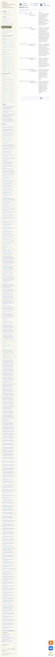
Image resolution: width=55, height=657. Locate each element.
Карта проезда (4, 651)
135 (45, 96)
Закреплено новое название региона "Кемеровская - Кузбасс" (8, 249)
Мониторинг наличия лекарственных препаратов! (8, 354)
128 (31, 96)
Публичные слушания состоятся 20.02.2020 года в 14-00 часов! (7, 293)
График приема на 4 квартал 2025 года (8, 94)
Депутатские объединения (6, 56)
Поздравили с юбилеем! (6, 226)
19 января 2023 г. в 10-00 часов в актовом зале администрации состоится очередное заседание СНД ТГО (8, 436)
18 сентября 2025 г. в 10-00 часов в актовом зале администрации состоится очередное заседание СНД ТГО (8, 561)
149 (43, 98)
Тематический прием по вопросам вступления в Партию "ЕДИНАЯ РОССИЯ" (8, 174)
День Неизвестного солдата (7, 358)
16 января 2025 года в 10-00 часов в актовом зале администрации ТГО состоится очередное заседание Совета (8, 528)
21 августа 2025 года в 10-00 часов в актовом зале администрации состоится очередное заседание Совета (8, 555)
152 (49, 98)
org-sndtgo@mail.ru (5, 654)
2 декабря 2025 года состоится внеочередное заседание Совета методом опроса (8, 573)
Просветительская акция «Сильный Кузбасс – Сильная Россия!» (8, 495)
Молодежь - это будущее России (7, 220)
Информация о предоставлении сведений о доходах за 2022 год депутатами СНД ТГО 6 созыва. (7, 447)
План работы (4, 37)
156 (27, 99)
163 (41, 99)
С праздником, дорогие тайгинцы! (8, 240)
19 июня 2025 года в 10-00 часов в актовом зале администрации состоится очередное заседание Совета (8, 551)
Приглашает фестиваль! (6, 244)
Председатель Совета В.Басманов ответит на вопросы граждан (8, 242)
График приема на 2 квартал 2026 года (8, 101)
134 (43, 96)
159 (33, 99)
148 (41, 98)
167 (49, 99)
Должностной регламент (6, 634)
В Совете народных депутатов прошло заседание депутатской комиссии (7, 148)
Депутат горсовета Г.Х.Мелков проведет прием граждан (7, 231)
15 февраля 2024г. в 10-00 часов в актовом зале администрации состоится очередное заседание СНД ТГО (8, 480)
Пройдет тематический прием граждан (7, 137)
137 (49, 96)
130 (35, 96)
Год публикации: (23, 9)
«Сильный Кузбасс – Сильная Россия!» (8, 484)
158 (31, 99)
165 (45, 99)
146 (37, 98)
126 (27, 96)
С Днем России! (5, 196)
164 (43, 99)
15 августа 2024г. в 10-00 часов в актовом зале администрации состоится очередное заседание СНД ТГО (8, 512)
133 (41, 96)
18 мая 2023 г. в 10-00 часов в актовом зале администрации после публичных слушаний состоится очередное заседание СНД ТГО (8, 453)
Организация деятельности (7, 60)
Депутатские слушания (6, 49)
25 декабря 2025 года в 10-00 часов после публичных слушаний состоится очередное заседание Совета (8, 576)
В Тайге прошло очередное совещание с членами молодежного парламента (8, 165)
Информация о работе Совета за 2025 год (7, 70)
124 (23, 96)
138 (21, 98)
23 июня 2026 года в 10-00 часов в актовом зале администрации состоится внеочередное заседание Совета (8, 619)
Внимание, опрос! (5, 343)
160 (35, 99)
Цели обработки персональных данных (7, 641)
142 (29, 98)
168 (21, 100)
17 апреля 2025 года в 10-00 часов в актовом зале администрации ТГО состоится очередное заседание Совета (8, 542)
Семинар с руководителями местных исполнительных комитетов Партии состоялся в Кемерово (8, 208)
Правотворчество (22, 6)
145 (35, 98)
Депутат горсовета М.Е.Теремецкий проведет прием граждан (8, 238)
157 (29, 99)
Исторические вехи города (7, 14)
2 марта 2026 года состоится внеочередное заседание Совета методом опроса (8, 594)
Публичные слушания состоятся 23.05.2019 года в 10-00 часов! (7, 251)
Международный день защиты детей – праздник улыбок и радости (8, 180)
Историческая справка (6, 18)
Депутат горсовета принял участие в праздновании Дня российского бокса (8, 235)
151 (47, 98)
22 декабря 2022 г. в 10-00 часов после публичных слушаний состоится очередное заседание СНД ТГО (8, 433)
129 (33, 96)
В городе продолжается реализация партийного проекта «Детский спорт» (8, 211)
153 (21, 99)
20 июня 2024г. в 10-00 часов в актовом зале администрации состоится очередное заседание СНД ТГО (8, 508)
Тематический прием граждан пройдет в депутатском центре (7, 214)
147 (39, 98)
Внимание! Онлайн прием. (6, 305)
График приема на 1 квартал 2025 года (8, 88)
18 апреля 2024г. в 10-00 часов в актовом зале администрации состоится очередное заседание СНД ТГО (8, 501)
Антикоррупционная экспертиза (7, 30)
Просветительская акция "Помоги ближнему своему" (8, 497)
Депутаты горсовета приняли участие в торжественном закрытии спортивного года (8, 201)
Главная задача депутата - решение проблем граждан (8, 204)
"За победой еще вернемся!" (7, 179)
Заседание (21, 12)
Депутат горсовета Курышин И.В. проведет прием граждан (8, 139)
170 (25, 100)
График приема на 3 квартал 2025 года (8, 92)
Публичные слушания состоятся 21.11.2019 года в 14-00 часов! (7, 275)
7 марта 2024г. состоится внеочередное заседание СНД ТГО (8, 499)
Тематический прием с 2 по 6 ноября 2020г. (8, 346)
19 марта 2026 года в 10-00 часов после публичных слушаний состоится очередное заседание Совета (8, 597)
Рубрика (31, 12)
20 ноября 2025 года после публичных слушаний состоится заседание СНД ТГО (8, 568)
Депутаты (4, 76)
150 (45, 98)
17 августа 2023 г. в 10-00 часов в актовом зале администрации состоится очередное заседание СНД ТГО (8, 460)
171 (27, 100)
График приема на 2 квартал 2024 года (8, 81)
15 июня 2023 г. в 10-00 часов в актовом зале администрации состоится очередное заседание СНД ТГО (8, 457)
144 (33, 98)
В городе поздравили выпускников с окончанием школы (8, 221)
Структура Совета (5, 21)
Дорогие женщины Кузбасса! (7, 141)
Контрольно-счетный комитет (7, 23)
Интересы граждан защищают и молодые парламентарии (7, 182)
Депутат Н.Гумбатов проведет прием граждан (7, 159)
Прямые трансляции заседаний (7, 24)
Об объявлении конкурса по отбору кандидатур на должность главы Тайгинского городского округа (8, 430)
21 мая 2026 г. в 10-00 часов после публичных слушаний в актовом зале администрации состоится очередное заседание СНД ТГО (8, 606)
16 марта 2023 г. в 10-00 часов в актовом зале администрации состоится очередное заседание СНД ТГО (8, 443)
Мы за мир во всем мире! (6, 344)
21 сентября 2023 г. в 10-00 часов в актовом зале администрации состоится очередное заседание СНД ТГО (8, 464)
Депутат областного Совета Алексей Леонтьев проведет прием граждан (8, 157)
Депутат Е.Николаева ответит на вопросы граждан (8, 155)
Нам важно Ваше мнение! (6, 264)
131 (37, 96)
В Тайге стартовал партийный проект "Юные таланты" (7, 206)
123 (21, 96)
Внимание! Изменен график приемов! (7, 311)
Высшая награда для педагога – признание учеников (7, 192)
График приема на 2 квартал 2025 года (8, 90)
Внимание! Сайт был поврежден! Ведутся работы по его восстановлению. (8, 419)
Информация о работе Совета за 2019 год (7, 54)
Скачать (40, 26)
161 (37, 99)
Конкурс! (3, 348)
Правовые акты (5, 33)
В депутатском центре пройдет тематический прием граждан (7, 227)
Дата (25, 12)
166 (47, 99)
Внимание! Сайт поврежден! (7, 125)
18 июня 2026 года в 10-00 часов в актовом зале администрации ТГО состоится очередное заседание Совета (8, 612)
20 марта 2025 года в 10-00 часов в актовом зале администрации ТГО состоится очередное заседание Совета (8, 538)
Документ (40, 12)
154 (23, 99)
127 (29, 96)
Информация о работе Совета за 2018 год (7, 50)
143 (31, 98)
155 (25, 99)
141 (27, 98)
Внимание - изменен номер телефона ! (7, 247)
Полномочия (4, 20)
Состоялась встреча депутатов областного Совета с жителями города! (7, 272)
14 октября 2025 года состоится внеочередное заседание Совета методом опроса (8, 565)
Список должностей (5, 639)
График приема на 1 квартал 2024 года (8, 79)
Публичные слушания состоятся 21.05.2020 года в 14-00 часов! (7, 321)
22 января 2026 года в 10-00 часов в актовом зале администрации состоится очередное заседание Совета (8, 581)
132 (39, 96)
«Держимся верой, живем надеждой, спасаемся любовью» (8, 356)
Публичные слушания (5, 52)
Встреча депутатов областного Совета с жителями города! (7, 270)
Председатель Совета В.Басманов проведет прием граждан (8, 127)
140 (25, 98)
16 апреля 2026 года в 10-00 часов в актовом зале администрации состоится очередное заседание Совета (8, 600)
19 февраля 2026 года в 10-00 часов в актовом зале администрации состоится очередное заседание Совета (8, 588)
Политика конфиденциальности (7, 637)
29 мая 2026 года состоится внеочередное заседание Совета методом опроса (8, 609)
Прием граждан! (5, 282)
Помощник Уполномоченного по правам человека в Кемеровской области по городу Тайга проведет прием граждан (8, 129)
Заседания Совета (5, 28)
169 (23, 100)
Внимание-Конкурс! (5, 229)
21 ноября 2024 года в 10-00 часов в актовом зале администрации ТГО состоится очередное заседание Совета (8, 520)
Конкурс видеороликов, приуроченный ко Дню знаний (7, 233)
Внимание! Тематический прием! (8, 339)
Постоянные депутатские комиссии (8, 45)
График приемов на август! (7, 333)
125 (25, 96)
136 (47, 96)
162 (39, 99)
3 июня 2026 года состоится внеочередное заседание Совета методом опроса (8, 616)
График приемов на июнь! (6, 323)
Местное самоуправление (6, 31)
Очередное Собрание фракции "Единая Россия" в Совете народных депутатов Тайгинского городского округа (8, 216)
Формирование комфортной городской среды (7, 381)
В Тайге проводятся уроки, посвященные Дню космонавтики (8, 168)
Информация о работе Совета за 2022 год (7, 63)
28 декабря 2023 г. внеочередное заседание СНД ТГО (7, 478)
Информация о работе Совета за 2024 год (7, 68)
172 (29, 100)
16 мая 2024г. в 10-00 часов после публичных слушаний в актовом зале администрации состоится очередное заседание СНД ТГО (8, 505)
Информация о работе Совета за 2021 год (7, 61)
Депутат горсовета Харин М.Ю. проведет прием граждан (7, 194)
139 (23, 98)
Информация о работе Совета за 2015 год (7, 43)
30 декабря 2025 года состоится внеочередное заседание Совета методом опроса (8, 585)
